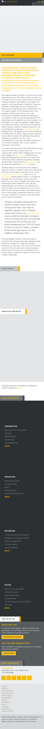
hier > (20, 388)
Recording (6, 698)
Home (4, 686)
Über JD (5, 689)
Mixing (21, 174)
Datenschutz (7, 711)
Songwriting (6, 174)
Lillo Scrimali (19, 155)
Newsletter (38, 4)
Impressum (6, 709)
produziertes (6, 177)
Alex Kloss (24, 164)
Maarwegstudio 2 (30, 129)
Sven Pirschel (33, 213)
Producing (6, 695)
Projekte (5, 702)
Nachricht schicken (12, 637)
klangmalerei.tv (31, 162)
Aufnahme (14, 174)
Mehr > (7, 446)
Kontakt (5, 707)
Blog (4, 704)
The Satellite (7, 691)
